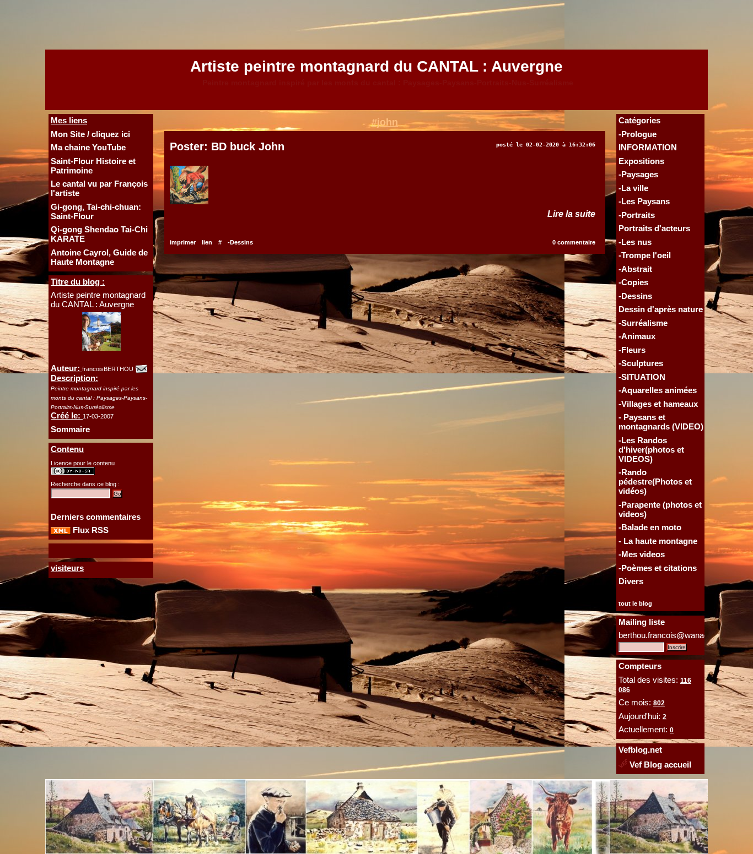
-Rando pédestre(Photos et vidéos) (655, 481)
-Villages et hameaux (658, 404)
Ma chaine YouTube (88, 147)
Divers (630, 581)
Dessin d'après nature (660, 309)
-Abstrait (635, 269)
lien (207, 242)
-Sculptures (640, 363)
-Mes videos (641, 554)
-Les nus (635, 242)
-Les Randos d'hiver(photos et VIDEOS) (651, 450)
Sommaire (70, 429)
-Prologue (637, 134)
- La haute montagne (657, 541)
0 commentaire (573, 242)
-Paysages (638, 174)
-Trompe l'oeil (644, 255)
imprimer (183, 242)
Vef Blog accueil (659, 764)
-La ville (633, 188)
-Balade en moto (649, 527)
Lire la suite (571, 214)
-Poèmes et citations (657, 568)
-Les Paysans (644, 201)
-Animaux (636, 336)
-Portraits (636, 215)
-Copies (633, 282)
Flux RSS (90, 530)
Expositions (641, 161)
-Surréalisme (643, 323)
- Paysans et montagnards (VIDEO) (660, 421)
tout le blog (635, 603)
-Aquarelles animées (657, 390)
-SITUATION (641, 377)
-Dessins (635, 296)
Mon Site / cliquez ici (90, 134)
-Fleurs (632, 350)
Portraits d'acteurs (654, 228)
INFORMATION (647, 147)
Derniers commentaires (96, 516)
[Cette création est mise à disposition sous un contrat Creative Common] (73, 473)
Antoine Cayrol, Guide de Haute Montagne (99, 257)
